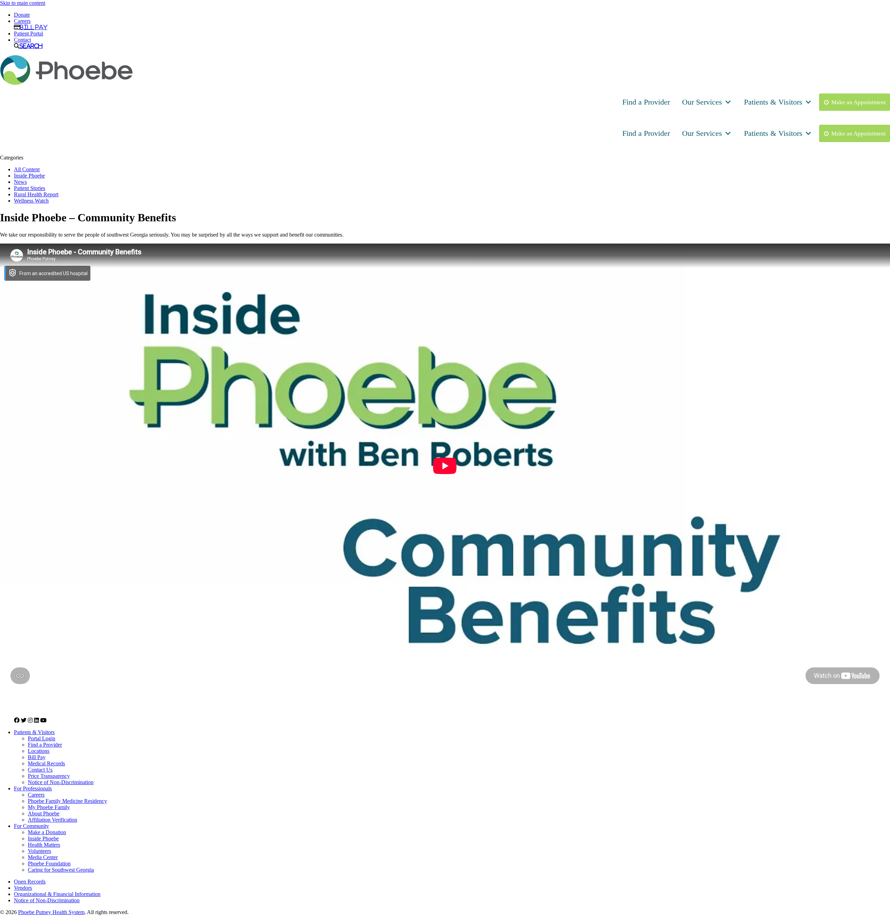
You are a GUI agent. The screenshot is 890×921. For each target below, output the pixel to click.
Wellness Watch (31, 201)
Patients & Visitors (773, 102)
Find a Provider (646, 102)
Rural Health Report (36, 194)
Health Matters (44, 845)
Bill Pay (33, 27)
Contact (22, 40)
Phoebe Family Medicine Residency (67, 801)
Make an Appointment (858, 102)
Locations (38, 751)
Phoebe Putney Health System (51, 912)
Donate (22, 15)
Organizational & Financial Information (57, 894)
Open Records (30, 882)
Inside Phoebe (29, 176)
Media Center (43, 857)
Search (30, 46)
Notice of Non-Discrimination (61, 782)
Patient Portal (28, 33)
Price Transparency (49, 776)
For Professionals (33, 788)
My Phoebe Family (49, 807)
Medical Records (46, 763)
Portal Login (41, 738)
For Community (31, 826)
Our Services (702, 102)
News (20, 182)
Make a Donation (47, 832)
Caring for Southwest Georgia (61, 870)
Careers (22, 21)
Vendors (23, 888)
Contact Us (40, 770)
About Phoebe (43, 813)
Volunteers (39, 851)
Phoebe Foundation (49, 863)
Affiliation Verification (52, 820)
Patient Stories (29, 188)
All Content (27, 169)
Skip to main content (22, 3)
